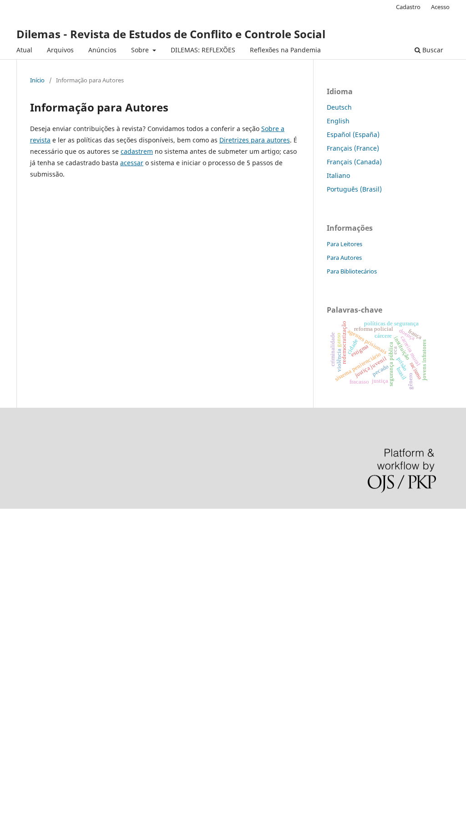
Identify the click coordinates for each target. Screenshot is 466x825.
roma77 (11, 690)
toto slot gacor (22, 721)
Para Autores (344, 257)
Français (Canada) (354, 161)
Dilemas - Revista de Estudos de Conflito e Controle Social (170, 33)
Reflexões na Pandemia (285, 50)
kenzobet (14, 535)
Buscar (431, 50)
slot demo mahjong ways (38, 519)
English (338, 120)
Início (37, 80)
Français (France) (353, 148)
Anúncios (102, 50)
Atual (24, 50)
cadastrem (137, 151)
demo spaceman (25, 736)
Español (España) (353, 134)
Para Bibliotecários (352, 271)
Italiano (338, 175)
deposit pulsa (20, 612)
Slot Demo (15, 643)
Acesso (440, 7)
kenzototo (15, 566)
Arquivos (60, 50)
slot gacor (15, 596)
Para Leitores (344, 244)
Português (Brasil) (354, 189)
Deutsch (339, 107)
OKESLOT (14, 550)
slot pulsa (15, 658)
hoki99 (10, 752)
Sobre (141, 50)
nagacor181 (18, 674)
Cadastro (408, 7)
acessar (131, 162)
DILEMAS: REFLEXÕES (203, 50)
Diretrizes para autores (254, 140)
